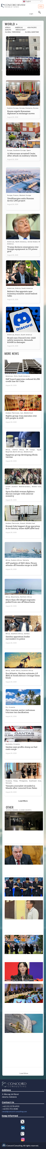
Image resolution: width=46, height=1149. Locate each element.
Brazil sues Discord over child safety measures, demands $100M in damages (21, 340)
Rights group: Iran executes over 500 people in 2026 (21, 416)
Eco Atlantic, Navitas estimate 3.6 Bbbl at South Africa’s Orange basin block (23, 675)
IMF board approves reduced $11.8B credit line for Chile (23, 380)
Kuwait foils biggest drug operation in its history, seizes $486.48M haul (23, 527)
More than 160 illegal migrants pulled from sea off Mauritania (20, 600)
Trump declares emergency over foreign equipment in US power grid (23, 249)
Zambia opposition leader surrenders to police (18, 637)
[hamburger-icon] (41, 6)
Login (31, 14)
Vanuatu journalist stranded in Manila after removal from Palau (21, 786)
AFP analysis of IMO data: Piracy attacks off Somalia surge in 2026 (21, 564)
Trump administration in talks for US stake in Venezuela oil (21, 61)
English (28, 1)
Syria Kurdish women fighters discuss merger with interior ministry (20, 493)
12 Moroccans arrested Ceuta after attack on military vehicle (22, 154)
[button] (7, 54)
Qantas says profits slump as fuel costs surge (21, 748)
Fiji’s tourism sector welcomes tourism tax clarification (20, 711)
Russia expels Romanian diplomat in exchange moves (21, 112)
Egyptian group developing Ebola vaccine (22, 455)
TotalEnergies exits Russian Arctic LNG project (20, 199)
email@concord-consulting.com (15, 1111)
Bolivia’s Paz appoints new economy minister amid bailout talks (22, 293)
